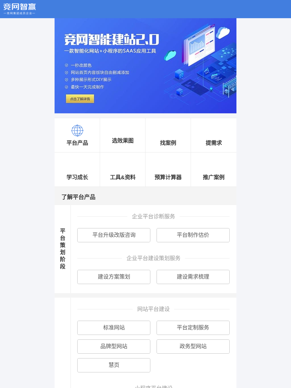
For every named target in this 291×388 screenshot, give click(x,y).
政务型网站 (193, 346)
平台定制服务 (193, 328)
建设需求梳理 (193, 277)
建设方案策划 (114, 277)
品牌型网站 (113, 346)
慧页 (114, 365)
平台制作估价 (193, 235)
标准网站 (114, 328)
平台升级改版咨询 (114, 235)
